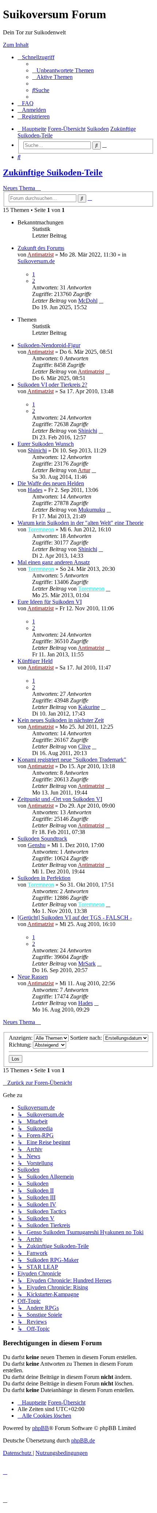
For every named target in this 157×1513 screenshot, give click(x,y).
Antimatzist (40, 254)
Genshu (37, 845)
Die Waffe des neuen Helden (51, 483)
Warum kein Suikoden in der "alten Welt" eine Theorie (80, 523)
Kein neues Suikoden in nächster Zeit (61, 720)
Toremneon (41, 529)
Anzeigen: (21, 1038)
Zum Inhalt (15, 45)
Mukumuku (91, 510)
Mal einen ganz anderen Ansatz (54, 562)
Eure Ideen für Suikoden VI (50, 602)
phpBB (40, 1428)
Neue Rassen (33, 977)
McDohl (87, 300)
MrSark (87, 963)
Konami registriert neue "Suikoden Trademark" (72, 759)
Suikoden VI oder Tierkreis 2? (52, 385)
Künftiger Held (35, 661)
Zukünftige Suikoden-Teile (53, 172)
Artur (84, 470)
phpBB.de (83, 1440)
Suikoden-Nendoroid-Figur (49, 345)
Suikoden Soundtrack (42, 838)
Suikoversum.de (36, 261)
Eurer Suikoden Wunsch (46, 444)
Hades (35, 490)
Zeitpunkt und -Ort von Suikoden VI (60, 799)
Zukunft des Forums (41, 248)
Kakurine (89, 707)
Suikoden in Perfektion (44, 878)
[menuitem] (63, 70)
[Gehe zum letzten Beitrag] (101, 300)
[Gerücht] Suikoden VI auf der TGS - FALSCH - (75, 917)
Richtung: (21, 1045)
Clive (84, 746)
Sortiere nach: (86, 1038)
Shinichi (87, 431)
